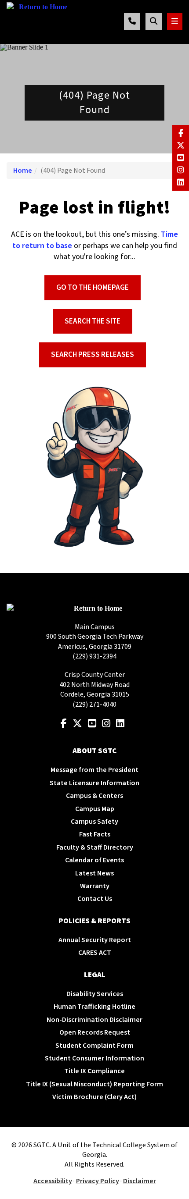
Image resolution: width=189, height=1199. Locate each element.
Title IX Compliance (94, 1071)
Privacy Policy (97, 1181)
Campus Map (94, 809)
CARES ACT (94, 952)
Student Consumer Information (94, 1058)
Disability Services (94, 994)
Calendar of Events (94, 860)
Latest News (94, 873)
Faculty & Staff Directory (94, 847)
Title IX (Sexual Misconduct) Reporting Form (94, 1084)
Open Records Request (94, 1032)
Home (22, 170)
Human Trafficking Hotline (94, 1006)
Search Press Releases (92, 354)
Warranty (94, 886)
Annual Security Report (94, 940)
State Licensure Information (94, 783)
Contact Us (94, 899)
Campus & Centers (94, 796)
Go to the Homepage (92, 287)
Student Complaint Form (94, 1045)
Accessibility (52, 1181)
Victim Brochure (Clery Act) (94, 1097)
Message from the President (94, 770)
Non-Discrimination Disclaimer (94, 1020)
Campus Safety (94, 821)
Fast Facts (94, 834)
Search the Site (92, 321)
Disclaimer (139, 1181)
